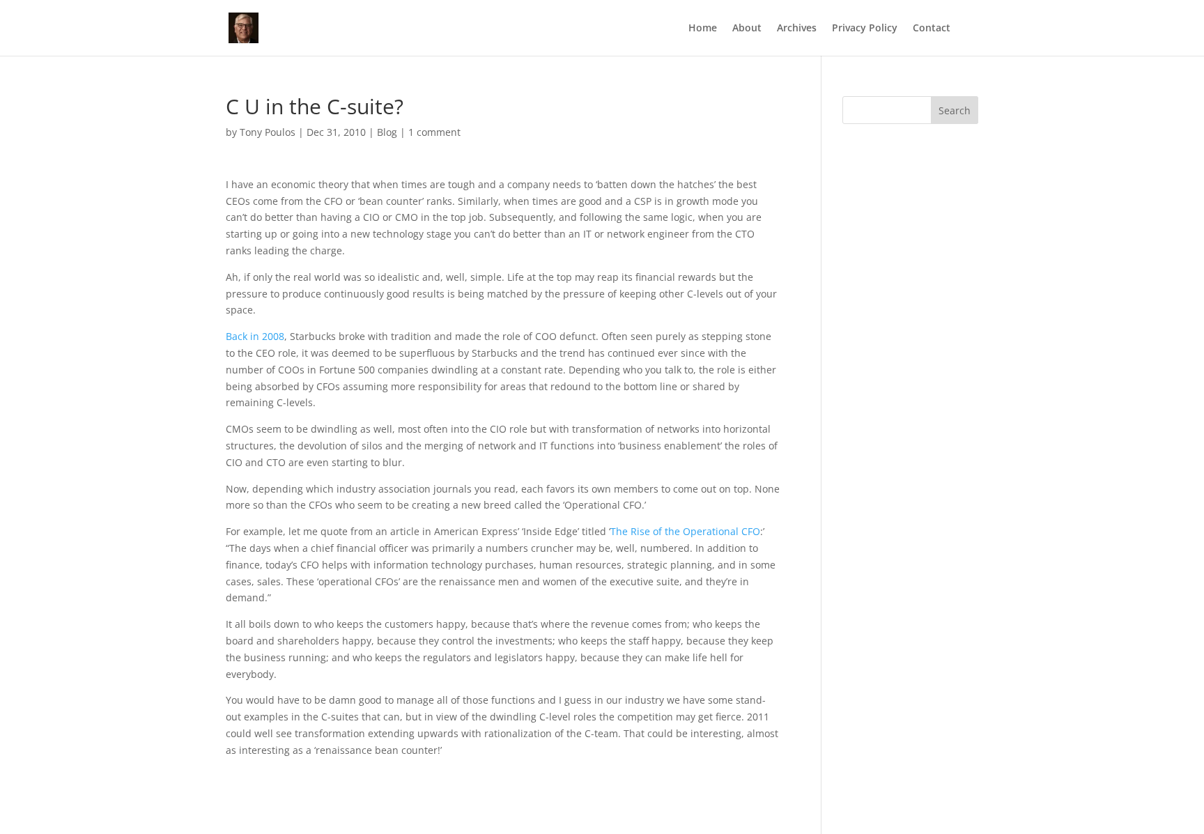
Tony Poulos (267, 132)
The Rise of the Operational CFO (685, 531)
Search (955, 110)
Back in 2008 (255, 336)
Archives (797, 28)
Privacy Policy (864, 28)
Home (702, 28)
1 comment (434, 132)
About (747, 28)
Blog (387, 132)
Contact (931, 28)
